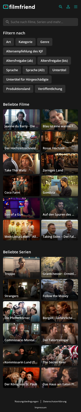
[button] (75, 7)
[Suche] (60, 7)
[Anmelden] (68, 7)
